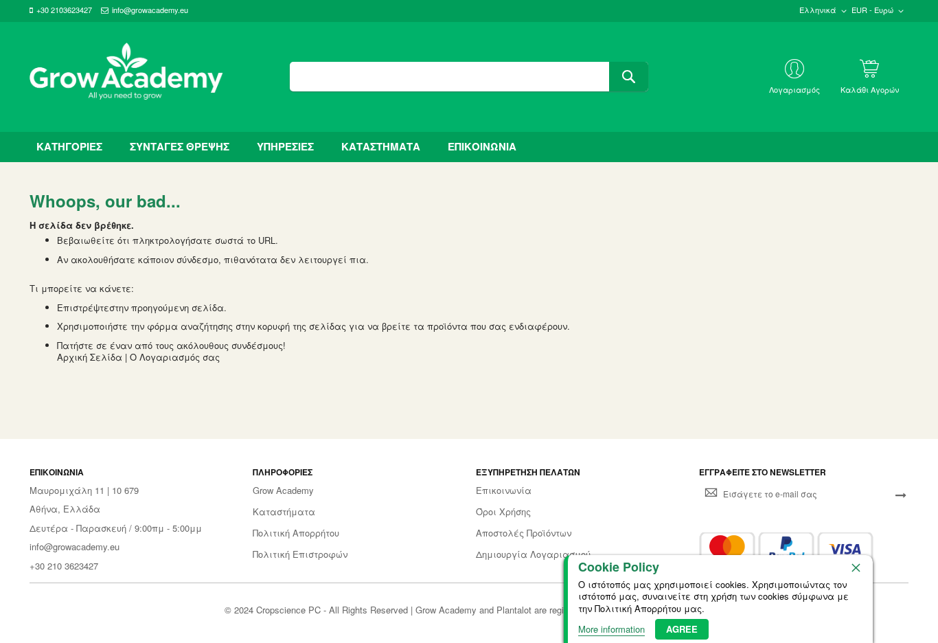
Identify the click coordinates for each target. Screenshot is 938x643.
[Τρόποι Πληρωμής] (786, 549)
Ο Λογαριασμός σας (175, 356)
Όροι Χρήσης (503, 512)
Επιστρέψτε (83, 307)
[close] (855, 567)
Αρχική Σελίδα (89, 356)
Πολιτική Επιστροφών (300, 554)
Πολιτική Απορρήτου (296, 533)
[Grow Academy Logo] (126, 77)
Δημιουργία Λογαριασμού (533, 554)
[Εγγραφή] (901, 494)
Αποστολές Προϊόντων (523, 533)
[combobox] (469, 76)
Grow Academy (283, 490)
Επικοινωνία (503, 490)
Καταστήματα (284, 512)
